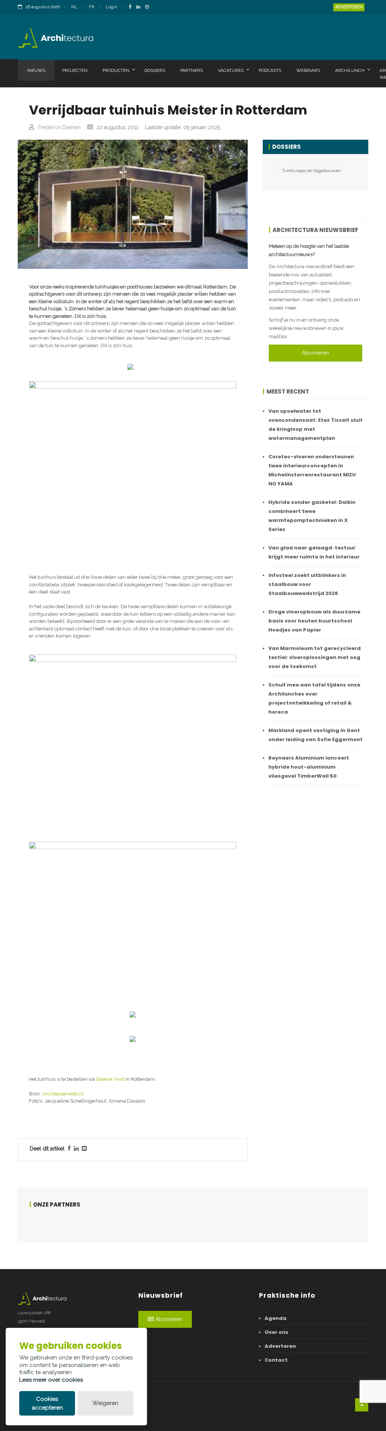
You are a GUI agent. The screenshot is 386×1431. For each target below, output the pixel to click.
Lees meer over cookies (51, 1379)
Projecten (74, 70)
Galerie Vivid (110, 1079)
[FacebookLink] (132, 7)
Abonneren (315, 353)
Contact (276, 1360)
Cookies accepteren (47, 1403)
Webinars (308, 70)
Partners (191, 70)
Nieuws (36, 70)
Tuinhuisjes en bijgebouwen (311, 170)
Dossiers (154, 70)
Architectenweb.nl (63, 1094)
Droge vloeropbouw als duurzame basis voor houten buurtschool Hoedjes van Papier (314, 620)
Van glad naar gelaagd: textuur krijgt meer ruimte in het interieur (314, 552)
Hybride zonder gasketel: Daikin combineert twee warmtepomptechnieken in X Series (311, 516)
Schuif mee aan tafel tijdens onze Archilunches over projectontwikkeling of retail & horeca (314, 698)
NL (74, 7)
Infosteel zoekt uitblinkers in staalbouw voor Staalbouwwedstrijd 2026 (307, 584)
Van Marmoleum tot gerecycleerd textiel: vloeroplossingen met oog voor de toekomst (314, 657)
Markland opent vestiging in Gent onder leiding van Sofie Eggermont (315, 735)
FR (91, 7)
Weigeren (105, 1403)
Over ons (276, 1332)
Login (111, 7)
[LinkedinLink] (140, 7)
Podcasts (270, 70)
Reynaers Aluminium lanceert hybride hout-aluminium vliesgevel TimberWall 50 (308, 767)
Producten (116, 70)
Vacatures (231, 70)
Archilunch (350, 70)
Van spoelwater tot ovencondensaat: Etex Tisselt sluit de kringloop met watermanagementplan (315, 424)
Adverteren (349, 7)
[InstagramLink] (149, 7)
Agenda (275, 1318)
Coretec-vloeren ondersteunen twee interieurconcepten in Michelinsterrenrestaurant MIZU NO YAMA (312, 470)
